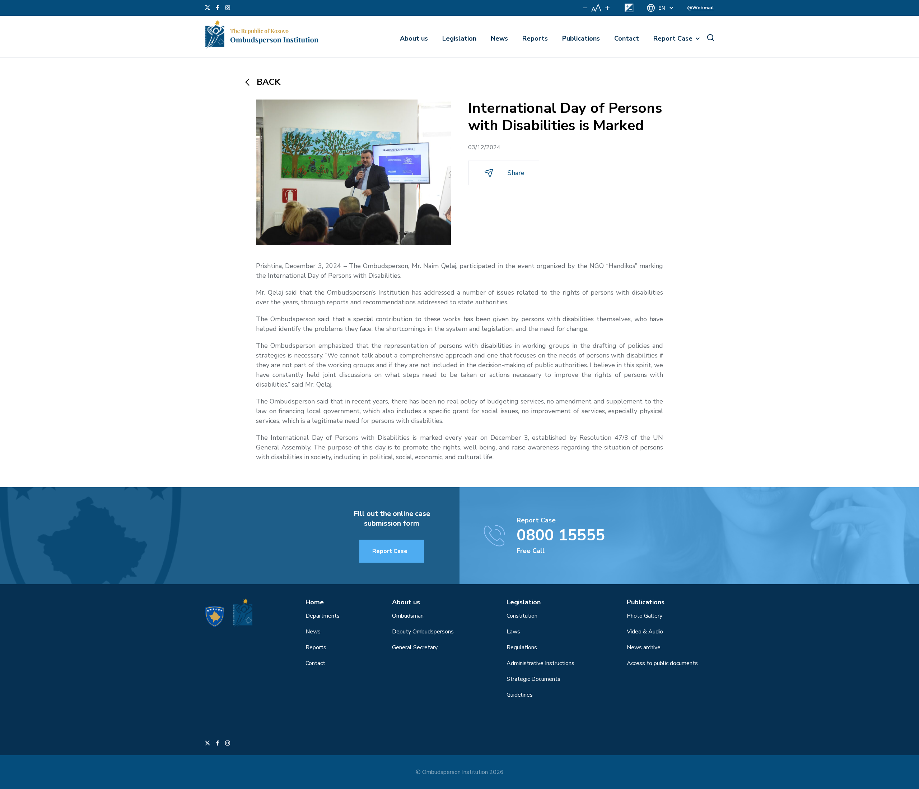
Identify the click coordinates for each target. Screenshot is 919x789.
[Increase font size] (607, 7)
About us (414, 38)
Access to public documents (662, 663)
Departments (322, 616)
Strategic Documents (533, 679)
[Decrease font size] (585, 7)
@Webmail (700, 7)
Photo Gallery (644, 616)
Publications (581, 38)
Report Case (672, 38)
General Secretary (415, 647)
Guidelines (520, 695)
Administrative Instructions (540, 663)
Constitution (522, 616)
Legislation (459, 38)
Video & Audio (645, 632)
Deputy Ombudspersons (423, 632)
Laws (513, 632)
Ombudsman (408, 616)
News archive (644, 647)
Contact (626, 38)
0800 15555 (561, 535)
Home (314, 602)
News (499, 38)
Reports (535, 38)
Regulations (522, 647)
